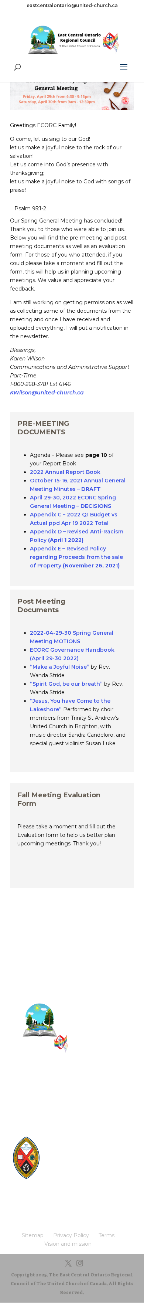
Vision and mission (72, 1115)
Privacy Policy (72, 1092)
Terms (72, 1104)
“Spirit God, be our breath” (66, 684)
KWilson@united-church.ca (47, 392)
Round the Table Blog (81, 1153)
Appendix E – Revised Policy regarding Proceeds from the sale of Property (76, 557)
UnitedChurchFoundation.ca (88, 1160)
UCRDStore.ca (72, 1181)
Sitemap (72, 1081)
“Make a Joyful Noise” (59, 667)
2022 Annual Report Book (65, 472)
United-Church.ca (76, 1139)
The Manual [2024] (77, 1146)
